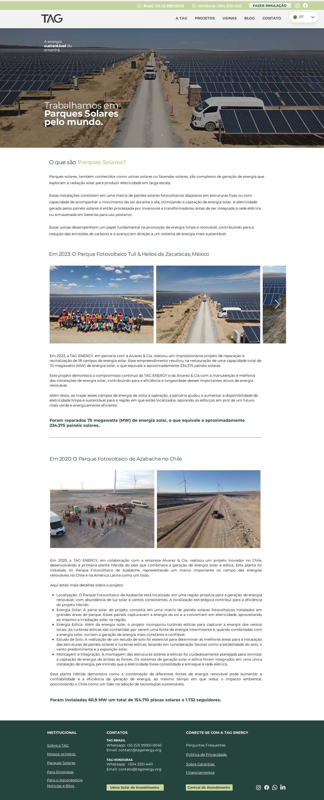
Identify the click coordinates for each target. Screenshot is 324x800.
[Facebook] (305, 5)
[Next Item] (277, 304)
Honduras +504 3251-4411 (220, 6)
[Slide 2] (162, 135)
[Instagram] (297, 5)
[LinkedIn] (283, 787)
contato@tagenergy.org (139, 750)
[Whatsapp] (275, 787)
